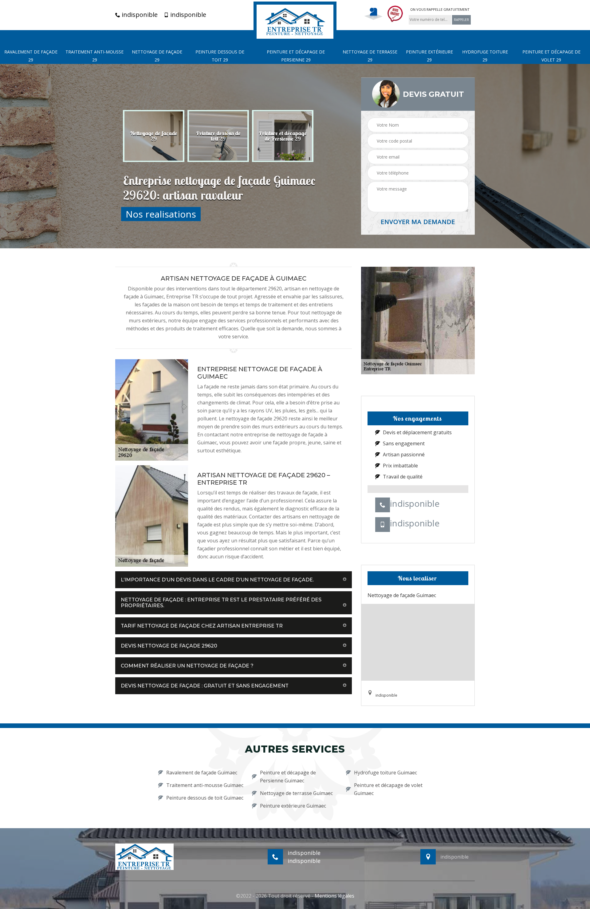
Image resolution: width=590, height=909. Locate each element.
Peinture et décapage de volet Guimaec (388, 789)
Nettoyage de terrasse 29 (370, 56)
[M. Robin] (295, 21)
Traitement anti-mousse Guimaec (204, 785)
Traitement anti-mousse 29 (94, 56)
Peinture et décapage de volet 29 (551, 56)
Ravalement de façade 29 (30, 56)
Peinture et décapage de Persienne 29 (296, 56)
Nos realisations (161, 213)
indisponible (139, 15)
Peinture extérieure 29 (429, 56)
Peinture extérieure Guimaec (293, 805)
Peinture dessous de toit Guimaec (204, 797)
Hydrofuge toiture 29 (485, 56)
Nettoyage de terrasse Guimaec (296, 793)
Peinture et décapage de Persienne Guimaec (288, 776)
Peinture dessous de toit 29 (219, 56)
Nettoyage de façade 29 (157, 56)
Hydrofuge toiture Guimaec (385, 772)
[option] (153, 136)
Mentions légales (334, 895)
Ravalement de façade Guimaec (201, 772)
